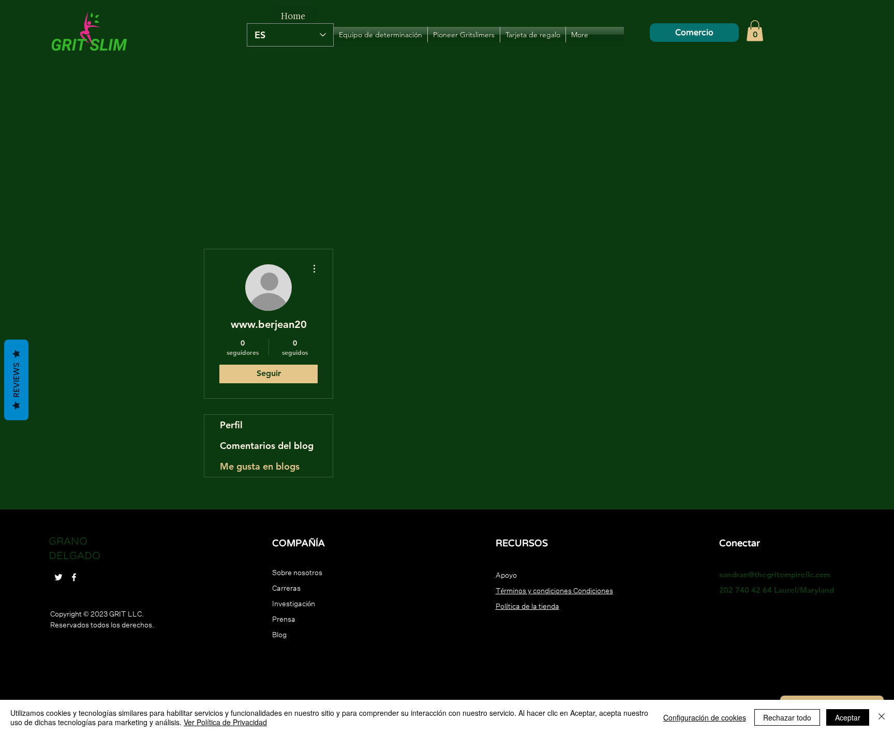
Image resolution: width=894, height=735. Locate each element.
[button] (755, 30)
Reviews (16, 379)
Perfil (231, 425)
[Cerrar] (881, 717)
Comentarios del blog (267, 446)
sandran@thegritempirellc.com (774, 574)
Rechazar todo (787, 717)
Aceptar (847, 717)
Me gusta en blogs (260, 466)
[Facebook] (74, 577)
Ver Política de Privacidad (225, 722)
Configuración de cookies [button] (704, 717)
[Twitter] (58, 577)
